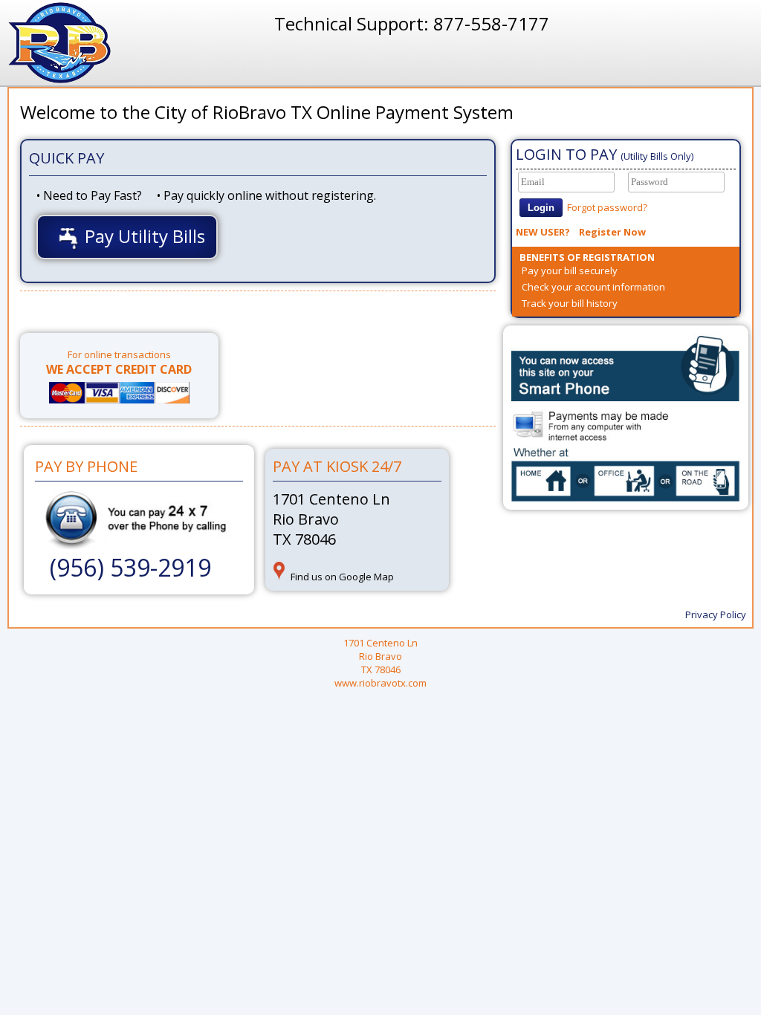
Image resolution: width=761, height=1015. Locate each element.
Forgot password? (607, 207)
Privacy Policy (715, 614)
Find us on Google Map (342, 576)
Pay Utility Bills (142, 236)
